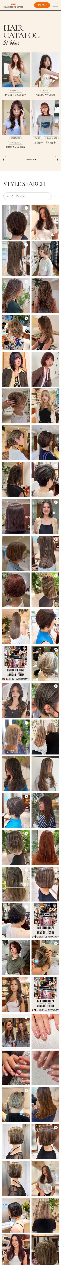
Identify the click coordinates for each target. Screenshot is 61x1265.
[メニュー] (55, 5)
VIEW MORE (30, 159)
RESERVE (42, 5)
